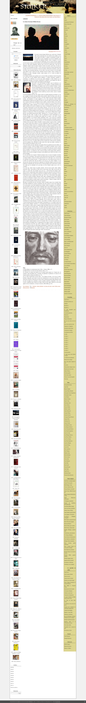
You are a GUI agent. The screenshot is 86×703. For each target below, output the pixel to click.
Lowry (65, 141)
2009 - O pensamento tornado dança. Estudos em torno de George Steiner (16, 288)
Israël (65, 115)
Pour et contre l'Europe (68, 179)
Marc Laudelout (67, 448)
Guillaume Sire (67, 420)
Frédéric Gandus (67, 408)
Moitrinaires (66, 163)
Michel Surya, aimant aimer (69, 527)
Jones (65, 117)
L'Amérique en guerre (68, 127)
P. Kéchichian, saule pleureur (69, 532)
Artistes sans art (67, 576)
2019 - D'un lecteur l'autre (16, 527)
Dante (65, 56)
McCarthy (66, 151)
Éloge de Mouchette (68, 318)
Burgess (65, 42)
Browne (65, 40)
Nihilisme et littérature (68, 614)
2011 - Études (15, 339)
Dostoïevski (66, 78)
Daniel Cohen (66, 400)
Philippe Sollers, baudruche (69, 541)
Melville (66, 155)
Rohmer (65, 183)
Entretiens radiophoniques (69, 90)
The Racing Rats (67, 372)
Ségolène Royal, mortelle (69, 560)
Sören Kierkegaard (67, 285)
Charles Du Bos (67, 223)
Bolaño (65, 34)
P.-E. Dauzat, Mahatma (68, 534)
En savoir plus (57, 701)
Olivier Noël (66, 458)
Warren (65, 207)
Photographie (51, 51)
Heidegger (66, 102)
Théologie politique (68, 201)
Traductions (66, 203)
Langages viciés (67, 137)
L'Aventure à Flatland (68, 590)
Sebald (65, 189)
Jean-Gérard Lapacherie (68, 430)
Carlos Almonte (67, 636)
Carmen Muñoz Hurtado (68, 390)
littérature (34, 286)
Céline (65, 50)
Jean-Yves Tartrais (67, 438)
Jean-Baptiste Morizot (68, 426)
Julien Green (66, 257)
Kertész (65, 121)
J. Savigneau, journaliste (68, 501)
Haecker (65, 100)
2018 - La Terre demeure (16, 507)
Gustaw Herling (67, 239)
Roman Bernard (67, 467)
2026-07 (12, 669)
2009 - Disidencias (16, 277)
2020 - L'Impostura (15, 568)
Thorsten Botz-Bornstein (68, 475)
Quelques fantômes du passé (69, 619)
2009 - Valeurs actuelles (16, 298)
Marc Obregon (67, 450)
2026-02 (12, 679)
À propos (12, 15)
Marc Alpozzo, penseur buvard (69, 519)
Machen (65, 143)
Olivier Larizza (67, 456)
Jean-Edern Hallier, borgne (69, 506)
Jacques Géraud (67, 422)
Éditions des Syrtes (67, 646)
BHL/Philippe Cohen (68, 484)
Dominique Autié (67, 402)
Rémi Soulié (66, 465)
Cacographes (66, 44)
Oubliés (65, 171)
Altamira (66, 303)
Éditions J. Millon (67, 648)
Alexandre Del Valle (68, 384)
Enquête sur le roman (68, 86)
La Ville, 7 (66, 346)
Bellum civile (66, 28)
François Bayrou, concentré (69, 488)
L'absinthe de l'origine (68, 330)
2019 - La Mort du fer (16, 548)
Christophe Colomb (68, 227)
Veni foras (66, 378)
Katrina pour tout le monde (69, 588)
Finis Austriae (66, 94)
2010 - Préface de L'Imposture (16, 330)
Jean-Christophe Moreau (68, 428)
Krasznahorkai (67, 123)
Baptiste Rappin (67, 388)
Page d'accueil (56, 15)
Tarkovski (66, 197)
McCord (65, 153)
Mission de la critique (68, 359)
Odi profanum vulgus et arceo (69, 366)
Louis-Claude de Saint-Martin (69, 263)
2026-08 (12, 667)
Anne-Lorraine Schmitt (68, 574)
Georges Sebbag (67, 412)
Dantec (65, 58)
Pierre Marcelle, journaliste (69, 549)
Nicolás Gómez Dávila (68, 269)
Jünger (65, 119)
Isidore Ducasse (67, 243)
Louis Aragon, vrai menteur (69, 514)
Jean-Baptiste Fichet (68, 424)
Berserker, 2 (66, 307)
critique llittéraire (40, 286)
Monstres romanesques (68, 165)
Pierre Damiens (67, 460)
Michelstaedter (67, 161)
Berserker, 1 (66, 305)
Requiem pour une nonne (69, 368)
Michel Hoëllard (67, 454)
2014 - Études (15, 361)
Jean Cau (66, 247)
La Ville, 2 (66, 336)
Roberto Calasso (67, 279)
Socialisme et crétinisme (68, 562)
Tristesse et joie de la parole (69, 376)
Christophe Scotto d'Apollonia (69, 392)
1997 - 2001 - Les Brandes (16, 79)
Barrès (65, 26)
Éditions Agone (67, 644)
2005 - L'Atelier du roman (16, 173)
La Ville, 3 (66, 338)
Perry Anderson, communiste (69, 539)
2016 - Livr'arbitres (15, 389)
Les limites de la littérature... (69, 357)
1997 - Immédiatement (16, 89)
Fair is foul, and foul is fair (69, 324)
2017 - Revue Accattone (16, 497)
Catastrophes (66, 48)
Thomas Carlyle (67, 289)
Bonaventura (66, 219)
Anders (65, 20)
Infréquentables (67, 113)
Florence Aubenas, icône (68, 486)
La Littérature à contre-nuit (69, 129)
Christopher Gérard (67, 394)
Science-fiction (67, 187)
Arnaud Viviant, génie (68, 482)
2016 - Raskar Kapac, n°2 (16, 429)
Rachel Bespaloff (67, 273)
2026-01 (12, 681)
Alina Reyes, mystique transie (69, 480)
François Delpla (67, 406)
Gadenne (66, 96)
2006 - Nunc (16, 215)
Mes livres (66, 159)
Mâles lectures (67, 145)
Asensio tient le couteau (68, 578)
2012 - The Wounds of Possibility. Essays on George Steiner (16, 350)
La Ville (65, 135)
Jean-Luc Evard (67, 432)
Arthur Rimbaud (67, 215)
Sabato (65, 185)
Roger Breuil (66, 281)
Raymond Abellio (67, 275)
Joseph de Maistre (67, 253)
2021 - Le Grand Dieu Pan (16, 588)
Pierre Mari (66, 463)
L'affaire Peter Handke (68, 610)
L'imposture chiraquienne (69, 594)
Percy (65, 173)
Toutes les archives (14, 687)
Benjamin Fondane (67, 217)
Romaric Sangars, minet (68, 558)
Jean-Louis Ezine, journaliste (69, 508)
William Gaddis (67, 291)
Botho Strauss (66, 221)
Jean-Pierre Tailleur (67, 436)
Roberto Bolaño (67, 277)
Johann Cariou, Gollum (68, 510)
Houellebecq (66, 107)
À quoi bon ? (66, 299)
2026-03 (12, 677)
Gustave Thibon (67, 237)
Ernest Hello (66, 229)
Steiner (65, 193)
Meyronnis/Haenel (67, 523)
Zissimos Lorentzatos (68, 293)
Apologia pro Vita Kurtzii (69, 22)
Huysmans (66, 111)
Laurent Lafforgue (67, 442)
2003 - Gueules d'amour (16, 131)
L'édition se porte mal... (68, 592)
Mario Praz (66, 267)
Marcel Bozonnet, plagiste (69, 521)
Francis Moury (67, 404)
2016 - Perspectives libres (16, 408)
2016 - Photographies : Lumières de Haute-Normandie (16, 418)
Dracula (65, 80)
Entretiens (66, 88)
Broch (65, 38)
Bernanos (66, 30)
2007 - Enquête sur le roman (16, 235)
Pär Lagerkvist (67, 271)
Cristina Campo (67, 54)
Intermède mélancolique (68, 328)
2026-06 (12, 671)
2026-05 (12, 673)
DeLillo (65, 70)
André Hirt (66, 386)
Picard (65, 175)
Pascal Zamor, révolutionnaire (69, 537)
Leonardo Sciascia (67, 261)
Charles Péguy (67, 225)
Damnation (66, 314)
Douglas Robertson (67, 638)
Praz (65, 181)
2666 (65, 18)
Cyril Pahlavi (66, 396)
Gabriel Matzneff (67, 410)
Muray (65, 167)
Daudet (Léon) (67, 62)
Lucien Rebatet (67, 265)
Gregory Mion (67, 418)
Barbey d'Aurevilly (67, 24)
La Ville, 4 (66, 340)
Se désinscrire (16, 57)
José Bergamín (67, 251)
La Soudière (66, 133)
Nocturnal (66, 364)
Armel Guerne (66, 213)
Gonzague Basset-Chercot (69, 416)
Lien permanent (26, 286)
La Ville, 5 (66, 342)
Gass (65, 98)
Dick (65, 76)
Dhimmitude (66, 74)
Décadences (66, 68)
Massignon (66, 149)
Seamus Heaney (67, 283)
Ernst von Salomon (67, 231)
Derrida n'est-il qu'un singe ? (69, 580)
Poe (65, 177)
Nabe (65, 169)
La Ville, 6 (66, 344)
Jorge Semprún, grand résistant (69, 512)
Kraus (65, 125)
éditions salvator (26, 287)
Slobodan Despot (67, 473)
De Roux (66, 66)
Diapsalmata (66, 316)
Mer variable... (67, 157)
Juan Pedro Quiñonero (68, 440)
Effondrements (67, 84)
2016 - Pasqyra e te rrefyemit (16, 399)
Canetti (65, 46)
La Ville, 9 (66, 350)
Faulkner (66, 92)
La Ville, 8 (66, 348)
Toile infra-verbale (67, 374)
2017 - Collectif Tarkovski (16, 448)
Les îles (65, 139)
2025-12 (12, 683)
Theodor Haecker (67, 287)
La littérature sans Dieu (68, 332)
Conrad (65, 52)
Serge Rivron (66, 471)
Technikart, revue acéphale (69, 564)
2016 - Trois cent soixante (16, 438)
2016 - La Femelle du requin (16, 380)
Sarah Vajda (66, 469)
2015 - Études (15, 370)
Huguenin (66, 109)
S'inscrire (16, 55)
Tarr (65, 199)
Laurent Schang (67, 444)
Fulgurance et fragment (68, 326)
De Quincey (66, 64)
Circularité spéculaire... (68, 312)
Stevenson (66, 195)
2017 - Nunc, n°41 (16, 488)
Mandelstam (66, 147)
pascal (53, 286)
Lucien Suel (66, 446)
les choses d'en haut (48, 286)
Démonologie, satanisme (68, 72)
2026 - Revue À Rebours (15, 661)
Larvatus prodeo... (67, 352)
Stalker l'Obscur (67, 370)
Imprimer (33, 287)
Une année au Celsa (67, 630)
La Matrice (66, 131)
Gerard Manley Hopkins (68, 235)
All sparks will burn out (68, 301)
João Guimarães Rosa (68, 249)
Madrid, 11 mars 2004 (68, 612)
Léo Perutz (66, 259)
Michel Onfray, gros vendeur (69, 525)
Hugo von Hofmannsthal (68, 241)
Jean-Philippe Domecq (68, 434)
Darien (65, 60)
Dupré (65, 82)
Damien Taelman (67, 398)
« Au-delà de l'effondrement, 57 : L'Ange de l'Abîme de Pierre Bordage (39, 15)
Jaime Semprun (67, 245)
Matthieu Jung (67, 452)
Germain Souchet (67, 414)
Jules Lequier (66, 255)
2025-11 (12, 685)
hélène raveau (57, 286)
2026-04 (12, 675)
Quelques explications (16, 48)
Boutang (66, 36)
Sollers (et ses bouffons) (68, 191)
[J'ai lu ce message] (84, 701)
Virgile (65, 205)
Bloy (65, 32)
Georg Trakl (66, 233)
